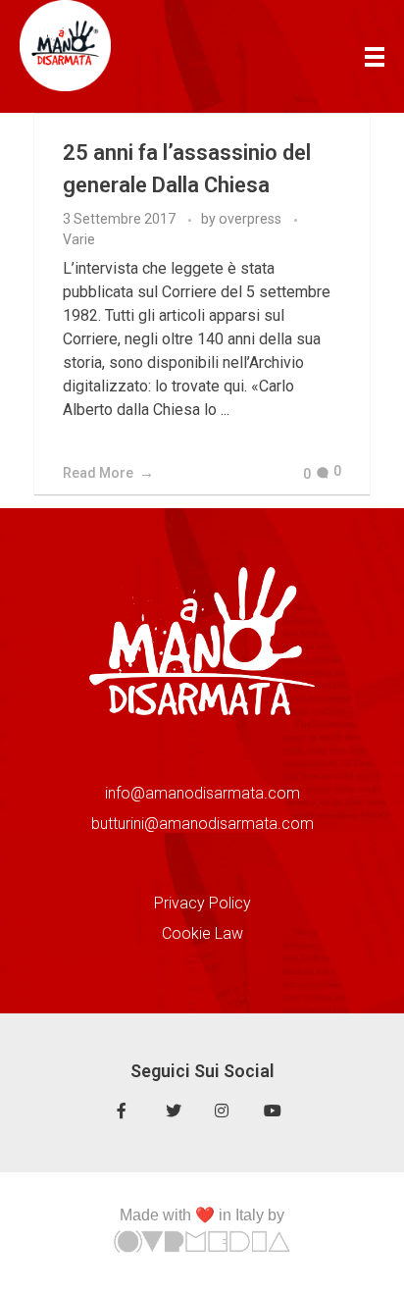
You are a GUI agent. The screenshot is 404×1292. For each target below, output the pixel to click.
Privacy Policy (202, 903)
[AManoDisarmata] (65, 45)
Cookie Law (202, 933)
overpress (251, 219)
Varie (79, 239)
